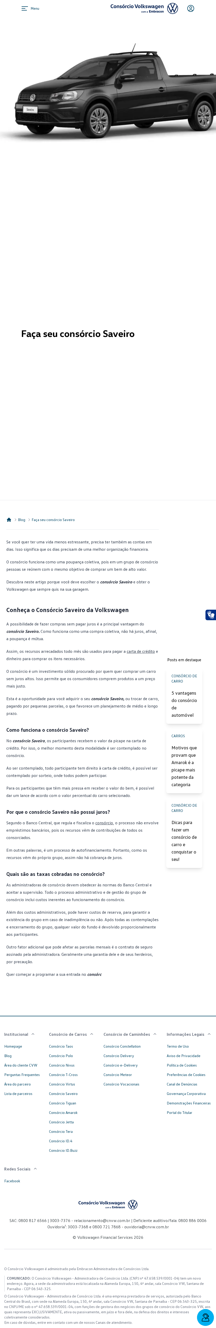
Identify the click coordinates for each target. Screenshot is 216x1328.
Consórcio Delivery (119, 1055)
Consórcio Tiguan (62, 1103)
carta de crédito (141, 651)
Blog (21, 519)
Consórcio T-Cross (63, 1074)
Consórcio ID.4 (60, 1141)
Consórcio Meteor (118, 1074)
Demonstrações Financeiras (189, 1103)
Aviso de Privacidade (183, 1055)
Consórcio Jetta (61, 1122)
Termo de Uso (178, 1046)
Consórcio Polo (61, 1055)
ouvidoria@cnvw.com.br (146, 1226)
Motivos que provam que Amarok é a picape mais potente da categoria (184, 766)
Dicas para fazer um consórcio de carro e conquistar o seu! (184, 840)
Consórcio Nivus (62, 1065)
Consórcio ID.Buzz (63, 1150)
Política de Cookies (182, 1065)
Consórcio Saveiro (63, 1093)
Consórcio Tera (61, 1131)
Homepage (13, 1046)
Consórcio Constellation (122, 1046)
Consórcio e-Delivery (121, 1065)
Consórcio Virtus (62, 1084)
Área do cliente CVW (20, 1065)
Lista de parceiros (18, 1093)
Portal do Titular (179, 1112)
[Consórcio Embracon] (9, 519)
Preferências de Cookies (186, 1074)
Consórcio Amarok (63, 1112)
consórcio (104, 822)
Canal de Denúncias (182, 1084)
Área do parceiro (17, 1084)
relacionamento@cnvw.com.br (102, 1220)
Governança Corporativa (186, 1093)
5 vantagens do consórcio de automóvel (184, 704)
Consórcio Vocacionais (121, 1084)
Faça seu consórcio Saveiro (53, 519)
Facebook (12, 1181)
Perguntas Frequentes (22, 1074)
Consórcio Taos (61, 1046)
